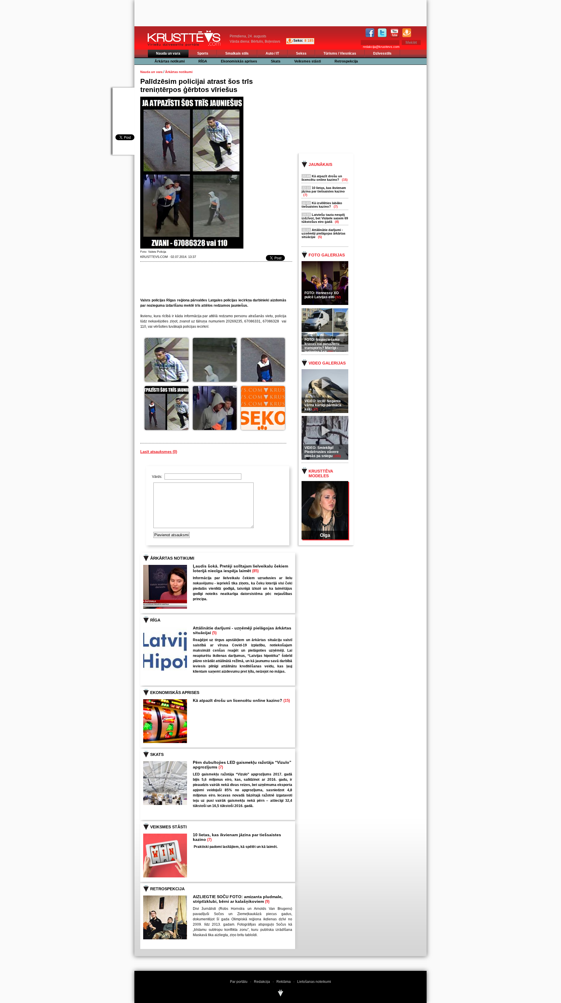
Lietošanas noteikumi (314, 982)
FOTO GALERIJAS (327, 255)
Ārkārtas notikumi (170, 61)
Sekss (301, 53)
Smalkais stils (237, 53)
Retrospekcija (346, 61)
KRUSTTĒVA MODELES (321, 473)
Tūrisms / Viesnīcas (339, 53)
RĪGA (202, 61)
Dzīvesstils (382, 53)
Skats (275, 61)
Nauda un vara (168, 53)
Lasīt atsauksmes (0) (158, 452)
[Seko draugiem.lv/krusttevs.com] (263, 408)
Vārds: (157, 477)
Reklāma (283, 982)
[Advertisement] (368, 109)
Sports (202, 53)
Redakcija (262, 982)
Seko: (298, 41)
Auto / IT (272, 53)
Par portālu (238, 982)
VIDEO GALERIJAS (327, 363)
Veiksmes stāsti (307, 61)
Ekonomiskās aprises (239, 61)
